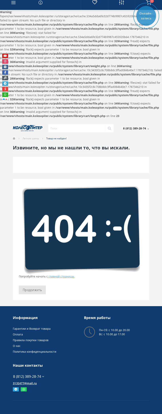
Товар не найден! (56, 138)
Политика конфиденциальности (34, 351)
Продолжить (32, 290)
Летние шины (31, 138)
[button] (136, 128)
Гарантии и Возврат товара (32, 328)
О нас (17, 346)
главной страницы (61, 276)
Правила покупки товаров (30, 340)
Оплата (18, 334)
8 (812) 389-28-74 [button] (27, 376)
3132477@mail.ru (25, 383)
